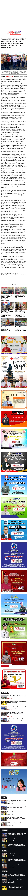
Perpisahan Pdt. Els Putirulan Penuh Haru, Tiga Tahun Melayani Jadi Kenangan (16, 719)
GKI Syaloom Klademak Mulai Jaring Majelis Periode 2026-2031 (16, 696)
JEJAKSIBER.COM (11, 894)
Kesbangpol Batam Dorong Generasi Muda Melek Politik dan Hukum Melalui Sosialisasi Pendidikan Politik (7, 313)
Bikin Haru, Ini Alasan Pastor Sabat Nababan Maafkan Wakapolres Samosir (16, 875)
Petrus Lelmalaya (4, 275)
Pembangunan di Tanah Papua (14, 274)
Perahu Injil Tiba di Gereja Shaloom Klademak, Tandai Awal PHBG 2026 (6, 328)
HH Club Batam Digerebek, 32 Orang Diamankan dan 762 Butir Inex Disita (15, 823)
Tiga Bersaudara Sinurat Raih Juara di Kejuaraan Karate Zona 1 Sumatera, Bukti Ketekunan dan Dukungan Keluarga (21, 313)
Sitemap (19, 892)
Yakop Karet (7, 38)
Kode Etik (14, 892)
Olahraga (16, 273)
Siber (23, 892)
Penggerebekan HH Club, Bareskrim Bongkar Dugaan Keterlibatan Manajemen (16, 818)
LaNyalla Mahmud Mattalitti (9, 273)
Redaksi (10, 892)
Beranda (2, 38)
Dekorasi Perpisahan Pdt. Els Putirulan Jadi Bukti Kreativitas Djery (16, 707)
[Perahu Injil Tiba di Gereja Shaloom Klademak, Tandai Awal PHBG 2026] (7, 322)
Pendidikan (23, 274)
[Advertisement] (14, 15)
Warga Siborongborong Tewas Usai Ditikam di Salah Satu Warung (17, 702)
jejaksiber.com (5, 49)
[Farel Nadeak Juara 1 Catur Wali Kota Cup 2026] (21, 291)
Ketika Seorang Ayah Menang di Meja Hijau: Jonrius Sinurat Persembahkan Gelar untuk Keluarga (7, 298)
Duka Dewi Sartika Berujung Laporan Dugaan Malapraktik (15, 812)
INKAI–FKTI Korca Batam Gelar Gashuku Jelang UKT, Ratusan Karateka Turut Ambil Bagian (20, 329)
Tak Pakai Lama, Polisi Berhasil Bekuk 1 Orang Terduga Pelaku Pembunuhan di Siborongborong (15, 713)
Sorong (9, 275)
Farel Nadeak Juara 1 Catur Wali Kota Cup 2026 (20, 296)
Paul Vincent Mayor (4, 274)
